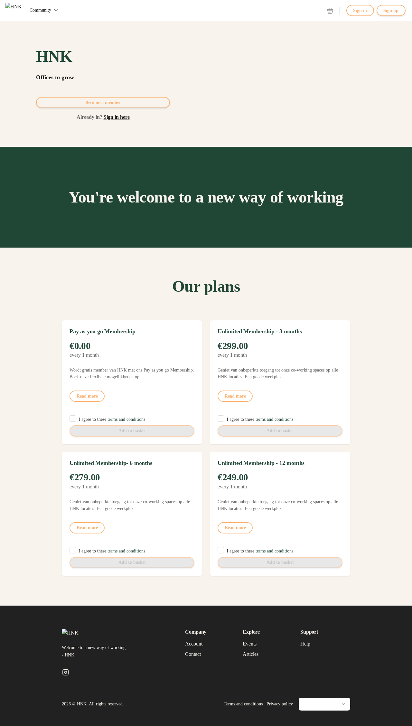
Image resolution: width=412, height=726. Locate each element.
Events (250, 643)
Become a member (103, 102)
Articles (250, 654)
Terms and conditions (243, 704)
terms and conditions (126, 419)
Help (305, 643)
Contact (193, 654)
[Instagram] (65, 672)
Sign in (360, 10)
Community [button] (40, 10)
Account (193, 643)
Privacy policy (280, 704)
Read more (87, 396)
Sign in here (117, 117)
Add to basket (132, 430)
